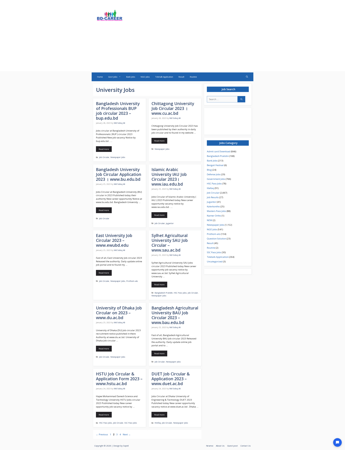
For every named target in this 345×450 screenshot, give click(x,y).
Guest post (232, 445)
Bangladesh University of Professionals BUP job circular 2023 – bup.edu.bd (118, 111)
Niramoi (209, 445)
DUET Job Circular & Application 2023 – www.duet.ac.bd (170, 378)
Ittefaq (158, 423)
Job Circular (104, 157)
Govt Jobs (112, 76)
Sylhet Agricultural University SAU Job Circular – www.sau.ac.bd (169, 243)
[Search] (241, 99)
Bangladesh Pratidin (164, 293)
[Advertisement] (172, 52)
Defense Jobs (213, 174)
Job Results (213, 197)
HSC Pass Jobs (180, 293)
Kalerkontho (213, 206)
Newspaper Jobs (117, 157)
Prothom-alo (132, 281)
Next (127, 434)
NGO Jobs (145, 76)
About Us (220, 445)
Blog (209, 169)
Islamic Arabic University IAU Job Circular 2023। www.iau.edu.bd (169, 177)
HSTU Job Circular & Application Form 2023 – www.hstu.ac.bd (119, 378)
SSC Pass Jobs (130, 423)
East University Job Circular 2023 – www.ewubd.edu (114, 240)
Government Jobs (216, 178)
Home (100, 76)
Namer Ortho (214, 215)
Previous (102, 434)
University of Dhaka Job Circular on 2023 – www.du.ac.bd (119, 312)
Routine (193, 76)
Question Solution (216, 238)
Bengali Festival (215, 165)
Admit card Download (218, 151)
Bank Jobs (130, 76)
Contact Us (245, 445)
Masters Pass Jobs (216, 211)
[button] (247, 76)
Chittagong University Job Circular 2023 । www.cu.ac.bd (172, 108)
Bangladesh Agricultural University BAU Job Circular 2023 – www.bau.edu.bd (174, 315)
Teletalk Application (164, 76)
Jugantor (170, 223)
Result (181, 76)
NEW (209, 220)
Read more (104, 149)
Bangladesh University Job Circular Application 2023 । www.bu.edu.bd (118, 174)
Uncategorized (214, 261)
